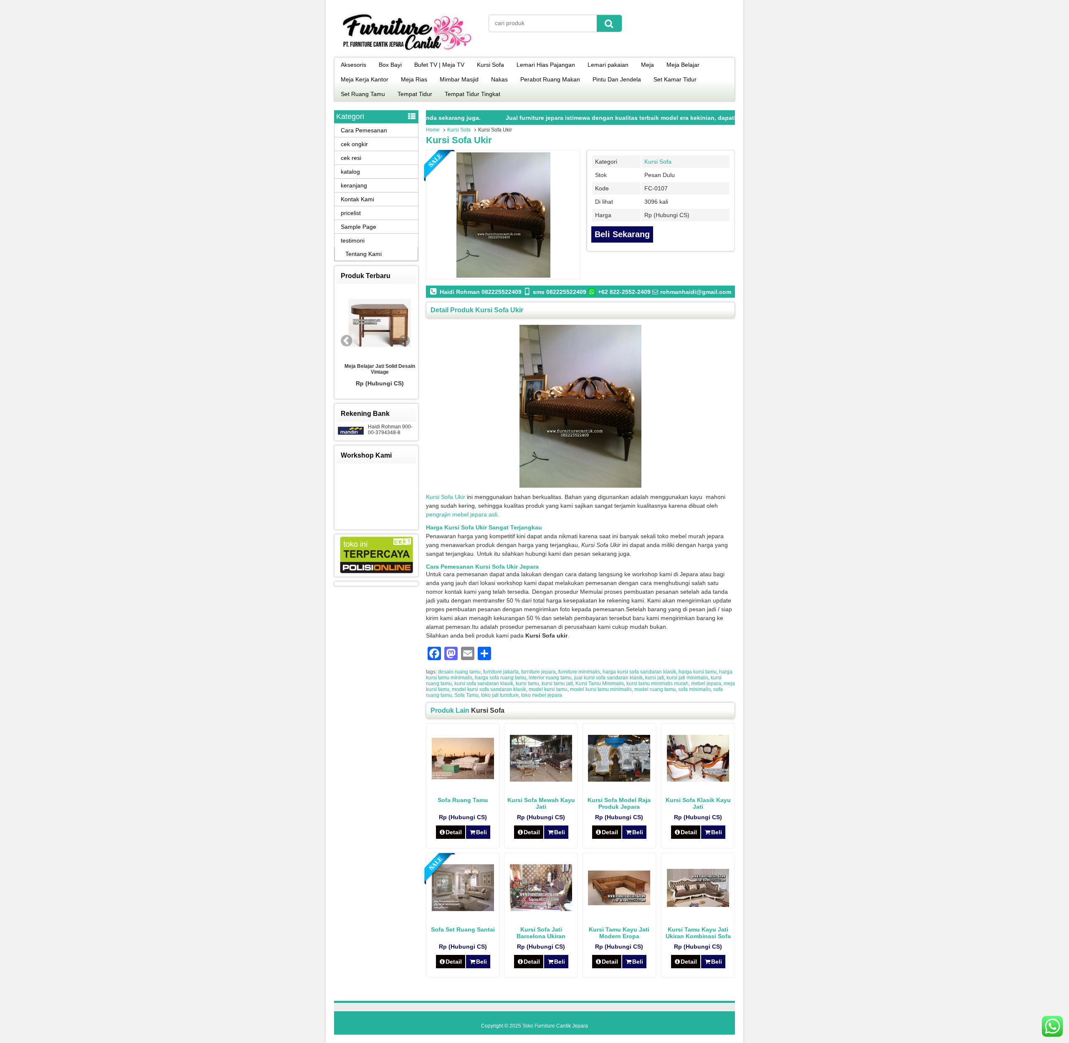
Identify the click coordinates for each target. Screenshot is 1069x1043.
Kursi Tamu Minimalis (599, 683)
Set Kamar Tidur (675, 79)
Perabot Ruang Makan (550, 79)
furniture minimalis (579, 672)
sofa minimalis (694, 689)
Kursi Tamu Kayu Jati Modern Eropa (619, 932)
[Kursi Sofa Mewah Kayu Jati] (541, 779)
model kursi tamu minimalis (601, 689)
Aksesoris (353, 64)
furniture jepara (538, 672)
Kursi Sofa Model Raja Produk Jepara (619, 803)
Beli (481, 832)
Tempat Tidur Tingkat (472, 94)
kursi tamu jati (557, 683)
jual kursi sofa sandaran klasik (608, 678)
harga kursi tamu (698, 672)
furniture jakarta (501, 672)
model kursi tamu (548, 689)
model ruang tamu (655, 689)
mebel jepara (706, 683)
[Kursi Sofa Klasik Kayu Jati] (698, 779)
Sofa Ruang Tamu (463, 800)
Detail (454, 832)
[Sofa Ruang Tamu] (463, 777)
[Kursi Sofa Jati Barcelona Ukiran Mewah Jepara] (541, 909)
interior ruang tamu (550, 678)
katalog (350, 171)
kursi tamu (527, 683)
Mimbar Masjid (459, 79)
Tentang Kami (363, 254)
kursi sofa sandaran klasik (483, 683)
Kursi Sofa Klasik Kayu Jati (698, 803)
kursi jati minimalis (687, 678)
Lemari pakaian (608, 64)
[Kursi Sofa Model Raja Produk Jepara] (619, 779)
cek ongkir (354, 144)
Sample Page (358, 226)
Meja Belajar (682, 64)
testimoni (353, 240)
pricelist (351, 213)
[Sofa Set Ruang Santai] (463, 909)
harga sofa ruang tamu (500, 678)
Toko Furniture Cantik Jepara (555, 1026)
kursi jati (654, 678)
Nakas (499, 79)
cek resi (351, 157)
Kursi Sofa (490, 64)
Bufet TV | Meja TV (439, 64)
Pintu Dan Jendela (617, 79)
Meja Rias (414, 79)
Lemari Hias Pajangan (546, 64)
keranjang (354, 185)
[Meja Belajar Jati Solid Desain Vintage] (376, 323)
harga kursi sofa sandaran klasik (639, 672)
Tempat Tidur (415, 94)
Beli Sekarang (622, 234)
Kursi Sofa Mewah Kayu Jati (541, 803)
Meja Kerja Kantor (364, 79)
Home (433, 130)
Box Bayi (390, 64)
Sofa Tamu (466, 695)
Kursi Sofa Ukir (459, 140)
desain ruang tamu (459, 672)
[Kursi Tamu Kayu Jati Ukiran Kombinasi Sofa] (698, 904)
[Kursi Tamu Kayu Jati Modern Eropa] (619, 903)
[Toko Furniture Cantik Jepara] (407, 51)
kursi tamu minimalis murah (657, 683)
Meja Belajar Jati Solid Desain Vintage (376, 369)
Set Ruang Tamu (363, 94)
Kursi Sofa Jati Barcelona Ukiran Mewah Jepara (541, 936)
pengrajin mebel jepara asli (461, 514)
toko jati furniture (500, 695)
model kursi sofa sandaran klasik (489, 689)
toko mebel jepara (541, 695)
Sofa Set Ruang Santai (463, 929)
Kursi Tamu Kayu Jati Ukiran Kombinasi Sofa (698, 932)
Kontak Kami (357, 199)
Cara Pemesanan (364, 130)
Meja (647, 64)
